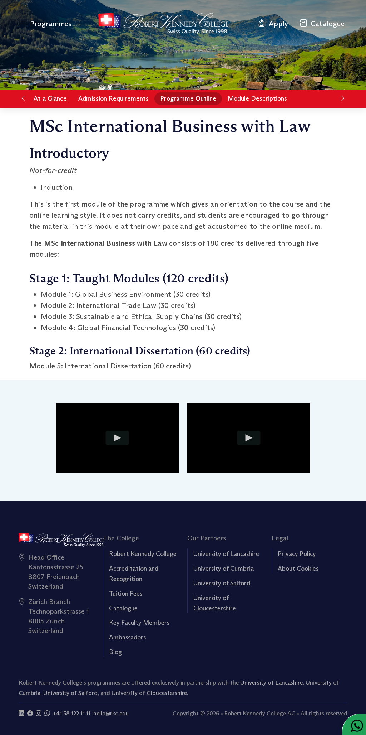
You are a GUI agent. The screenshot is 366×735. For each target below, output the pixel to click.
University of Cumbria (223, 568)
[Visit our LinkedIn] (21, 713)
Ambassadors (127, 637)
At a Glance (50, 98)
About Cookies (298, 568)
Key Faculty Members (139, 623)
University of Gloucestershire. (150, 692)
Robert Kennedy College (143, 554)
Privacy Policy (297, 554)
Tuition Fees (125, 594)
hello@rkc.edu (111, 713)
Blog (115, 652)
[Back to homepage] (163, 23)
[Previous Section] (23, 98)
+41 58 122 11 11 (71, 713)
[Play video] (117, 438)
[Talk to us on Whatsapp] (47, 713)
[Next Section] (342, 98)
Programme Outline (188, 98)
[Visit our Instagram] (38, 713)
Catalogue (123, 608)
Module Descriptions (257, 98)
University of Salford (221, 583)
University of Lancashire (226, 554)
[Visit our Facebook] (30, 713)
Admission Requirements (113, 98)
